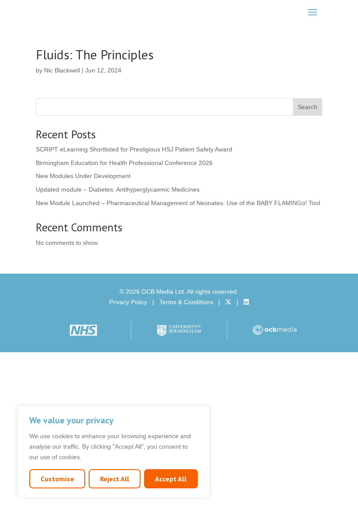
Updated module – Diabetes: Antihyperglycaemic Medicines (118, 189)
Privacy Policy (128, 302)
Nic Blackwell (62, 70)
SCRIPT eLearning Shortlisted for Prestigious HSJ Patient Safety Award (134, 149)
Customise (57, 478)
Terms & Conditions (186, 302)
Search (307, 106)
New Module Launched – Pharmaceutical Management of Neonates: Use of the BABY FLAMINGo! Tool (178, 202)
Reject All (114, 478)
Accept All (170, 478)
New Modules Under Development (83, 175)
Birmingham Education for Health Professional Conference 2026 (124, 162)
